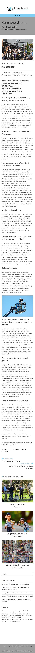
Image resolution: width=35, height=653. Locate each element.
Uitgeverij (21, 646)
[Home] (2, 29)
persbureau (5, 183)
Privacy (22, 651)
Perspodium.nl (28, 651)
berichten (17, 651)
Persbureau (15, 646)
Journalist (17, 75)
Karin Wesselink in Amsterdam (19, 29)
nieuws (27, 257)
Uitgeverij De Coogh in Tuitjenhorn (17, 565)
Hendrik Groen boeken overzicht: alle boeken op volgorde (17, 596)
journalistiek (17, 449)
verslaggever (5, 451)
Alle (13, 651)
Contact (17, 648)
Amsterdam (8, 75)
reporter (24, 449)
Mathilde (7, 73)
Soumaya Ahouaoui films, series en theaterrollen (15, 593)
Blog (9, 646)
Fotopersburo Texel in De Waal (17, 534)
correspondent (9, 449)
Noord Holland (27, 75)
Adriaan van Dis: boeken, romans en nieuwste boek (15, 584)
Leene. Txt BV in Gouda (17, 504)
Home (4, 646)
